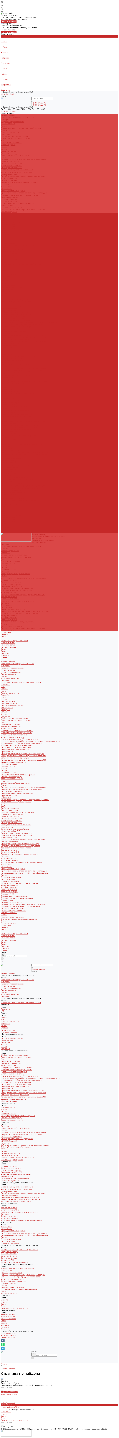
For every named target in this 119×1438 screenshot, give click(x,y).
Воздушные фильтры (9, 197)
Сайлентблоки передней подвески (16, 383)
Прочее (4, 457)
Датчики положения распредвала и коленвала (20, 488)
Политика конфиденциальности (14, 222)
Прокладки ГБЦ (7, 333)
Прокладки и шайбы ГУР (11, 168)
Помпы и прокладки (9, 423)
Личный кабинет (8, 1338)
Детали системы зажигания (12, 490)
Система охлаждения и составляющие (17, 170)
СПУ (3, 385)
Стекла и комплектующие (11, 358)
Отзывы (4, 220)
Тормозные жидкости (10, 260)
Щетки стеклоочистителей (12, 287)
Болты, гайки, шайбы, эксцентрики (15, 155)
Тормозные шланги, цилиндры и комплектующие (21, 444)
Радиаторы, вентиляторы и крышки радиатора (20, 427)
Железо (4, 147)
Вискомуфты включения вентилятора (16, 172)
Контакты (5, 530)
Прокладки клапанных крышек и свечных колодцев (22, 335)
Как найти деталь (8, 226)
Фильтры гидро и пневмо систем (14, 477)
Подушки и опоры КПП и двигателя (16, 329)
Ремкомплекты (7, 408)
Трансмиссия (6, 187)
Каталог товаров (8, 243)
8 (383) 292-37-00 (8, 1333)
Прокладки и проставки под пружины (17, 375)
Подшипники (6, 189)
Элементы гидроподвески (12, 396)
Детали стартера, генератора (13, 492)
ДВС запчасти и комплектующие (14, 136)
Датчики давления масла (11, 207)
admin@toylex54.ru (9, 94)
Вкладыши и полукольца (11, 143)
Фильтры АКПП (7, 475)
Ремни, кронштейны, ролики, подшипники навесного (23, 337)
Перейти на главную (9, 1392)
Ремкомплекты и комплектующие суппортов (19, 182)
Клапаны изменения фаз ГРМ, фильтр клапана (20, 320)
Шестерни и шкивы (9, 346)
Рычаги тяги (6, 379)
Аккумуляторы (7, 205)
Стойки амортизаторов (10, 390)
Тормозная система (9, 178)
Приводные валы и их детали (13, 191)
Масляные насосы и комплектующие (16, 327)
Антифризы (5, 120)
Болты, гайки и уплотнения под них (16, 138)
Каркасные (5, 297)
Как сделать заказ (8, 228)
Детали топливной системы (12, 318)
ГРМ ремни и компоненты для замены (17, 312)
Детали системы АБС (10, 180)
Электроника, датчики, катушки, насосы (17, 203)
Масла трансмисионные (11, 254)
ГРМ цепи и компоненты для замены (16, 314)
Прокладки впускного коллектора (15, 331)
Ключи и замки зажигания (11, 166)
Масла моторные (8, 124)
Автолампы (5, 130)
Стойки (4, 387)
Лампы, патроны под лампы (12, 498)
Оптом (3, 230)
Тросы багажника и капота (12, 360)
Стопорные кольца (9, 461)
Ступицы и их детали (9, 392)
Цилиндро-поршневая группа (13, 343)
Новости (4, 216)
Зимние (4, 295)
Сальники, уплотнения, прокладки (15, 339)
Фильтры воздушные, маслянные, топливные (19, 195)
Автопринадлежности (10, 132)
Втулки (4, 157)
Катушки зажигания (9, 494)
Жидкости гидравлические (12, 122)
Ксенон (4, 272)
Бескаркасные (7, 289)
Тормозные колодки (9, 442)
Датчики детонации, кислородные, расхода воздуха (23, 210)
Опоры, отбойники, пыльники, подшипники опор (21, 371)
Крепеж (4, 281)
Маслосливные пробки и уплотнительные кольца (21, 325)
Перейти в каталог (9, 21)
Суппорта (5, 184)
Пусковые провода (9, 285)
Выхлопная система (9, 310)
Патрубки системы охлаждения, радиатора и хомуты (23, 176)
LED (3, 268)
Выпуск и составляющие (11, 308)
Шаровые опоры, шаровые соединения (17, 394)
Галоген (4, 270)
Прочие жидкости (8, 256)
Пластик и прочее (8, 151)
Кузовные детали (8, 145)
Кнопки (4, 496)
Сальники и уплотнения (11, 459)
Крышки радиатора (9, 174)
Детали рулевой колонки (11, 164)
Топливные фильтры (9, 473)
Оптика (4, 149)
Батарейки (5, 134)
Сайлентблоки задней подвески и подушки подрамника (25, 381)
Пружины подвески (9, 377)
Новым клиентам (8, 517)
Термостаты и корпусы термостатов (16, 429)
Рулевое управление (10, 161)
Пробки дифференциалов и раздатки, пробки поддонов (25, 193)
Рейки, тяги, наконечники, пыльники (16, 406)
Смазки (4, 258)
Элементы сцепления (10, 463)
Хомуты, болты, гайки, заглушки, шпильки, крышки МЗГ (24, 341)
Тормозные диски (8, 440)
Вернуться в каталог (9, 1394)
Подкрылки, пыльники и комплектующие (18, 356)
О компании (6, 507)
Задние (4, 293)
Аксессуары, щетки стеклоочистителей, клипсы (21, 128)
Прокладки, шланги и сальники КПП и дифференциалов (24, 454)
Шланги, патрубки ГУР (10, 413)
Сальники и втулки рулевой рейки (15, 410)
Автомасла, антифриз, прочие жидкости (17, 117)
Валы (3, 141)
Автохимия (5, 126)
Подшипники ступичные (11, 373)
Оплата (4, 526)
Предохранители (8, 283)
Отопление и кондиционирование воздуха (19, 500)
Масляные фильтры (9, 199)
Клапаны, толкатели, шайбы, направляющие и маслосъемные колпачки (30, 323)
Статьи (4, 218)
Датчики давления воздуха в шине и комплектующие (23, 159)
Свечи (3, 503)
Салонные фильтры (9, 201)
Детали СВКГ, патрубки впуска (14, 316)
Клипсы (4, 279)
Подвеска (5, 153)
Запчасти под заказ (9, 212)
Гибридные (5, 291)
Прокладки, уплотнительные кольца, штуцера (20, 425)
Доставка (5, 528)
